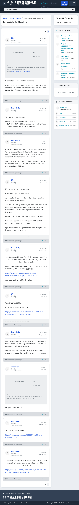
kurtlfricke (62, 121)
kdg (63, 52)
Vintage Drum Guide (11, 503)
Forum (45, 3)
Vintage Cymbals (15, 18)
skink (64, 40)
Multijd (64, 77)
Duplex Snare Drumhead (66, 65)
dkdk (60, 113)
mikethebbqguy (64, 125)
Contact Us (24, 503)
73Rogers (65, 58)
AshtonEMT (62, 117)
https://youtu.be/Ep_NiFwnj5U (20, 71)
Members (46, 7)
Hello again (65, 56)
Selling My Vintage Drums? (67, 74)
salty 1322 (65, 68)
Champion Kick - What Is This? (67, 37)
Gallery (55, 3)
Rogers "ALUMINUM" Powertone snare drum (67, 47)
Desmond (63, 108)
